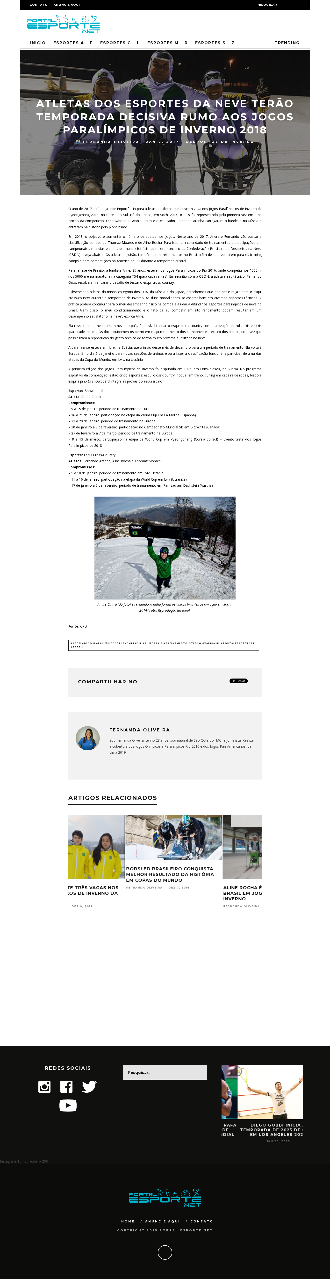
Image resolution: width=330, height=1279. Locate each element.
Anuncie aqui (67, 5)
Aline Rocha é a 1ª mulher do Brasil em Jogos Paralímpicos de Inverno (213, 893)
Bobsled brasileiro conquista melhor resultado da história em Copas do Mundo (113, 874)
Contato (39, 5)
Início (38, 43)
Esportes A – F (73, 43)
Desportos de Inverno (220, 142)
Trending (286, 43)
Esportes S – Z (215, 43)
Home (128, 1221)
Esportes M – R (167, 43)
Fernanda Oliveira (111, 142)
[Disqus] (165, 983)
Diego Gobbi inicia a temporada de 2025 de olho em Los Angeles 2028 (262, 1130)
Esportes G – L (120, 43)
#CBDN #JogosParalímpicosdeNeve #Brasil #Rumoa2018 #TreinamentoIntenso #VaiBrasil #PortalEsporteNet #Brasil (163, 645)
